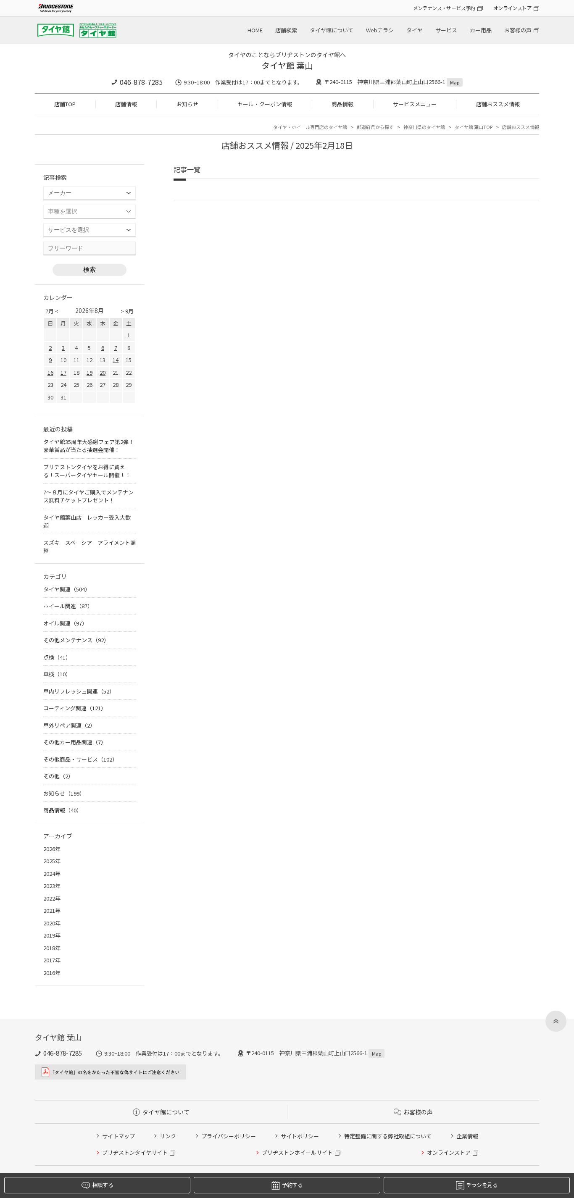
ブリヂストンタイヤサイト (135, 1152)
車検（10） (57, 674)
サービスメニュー (415, 104)
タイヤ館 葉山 (287, 65)
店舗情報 (126, 104)
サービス (446, 30)
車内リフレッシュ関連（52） (79, 691)
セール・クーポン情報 (264, 104)
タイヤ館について (331, 30)
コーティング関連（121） (74, 708)
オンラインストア (512, 7)
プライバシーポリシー (228, 1136)
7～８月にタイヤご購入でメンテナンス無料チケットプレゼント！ (88, 496)
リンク (168, 1136)
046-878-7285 (141, 82)
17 (63, 372)
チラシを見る (482, 1185)
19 (89, 372)
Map (454, 82)
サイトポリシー (300, 1136)
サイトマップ (118, 1136)
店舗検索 (286, 30)
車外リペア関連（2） (69, 725)
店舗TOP (65, 104)
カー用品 (481, 30)
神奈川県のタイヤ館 (424, 126)
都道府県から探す (375, 126)
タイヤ (414, 30)
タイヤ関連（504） (66, 589)
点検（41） (57, 657)
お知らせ (187, 104)
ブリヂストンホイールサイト (297, 1152)
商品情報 (342, 104)
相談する (102, 1185)
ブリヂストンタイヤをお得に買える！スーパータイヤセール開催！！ (87, 471)
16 (50, 372)
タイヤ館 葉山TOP (473, 126)
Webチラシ (380, 30)
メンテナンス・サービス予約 (444, 7)
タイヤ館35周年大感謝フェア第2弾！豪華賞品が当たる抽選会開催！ (88, 446)
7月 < (51, 311)
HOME (255, 30)
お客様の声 (518, 30)
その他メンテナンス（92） (76, 640)
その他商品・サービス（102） (80, 759)
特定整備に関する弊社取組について (388, 1136)
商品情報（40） (62, 810)
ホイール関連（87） (68, 606)
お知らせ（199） (64, 793)
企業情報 (467, 1136)
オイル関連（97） (65, 623)
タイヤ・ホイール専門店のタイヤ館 (310, 126)
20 (102, 372)
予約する (292, 1185)
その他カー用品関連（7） (74, 742)
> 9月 (127, 311)
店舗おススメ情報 (498, 104)
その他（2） (58, 776)
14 (115, 360)
